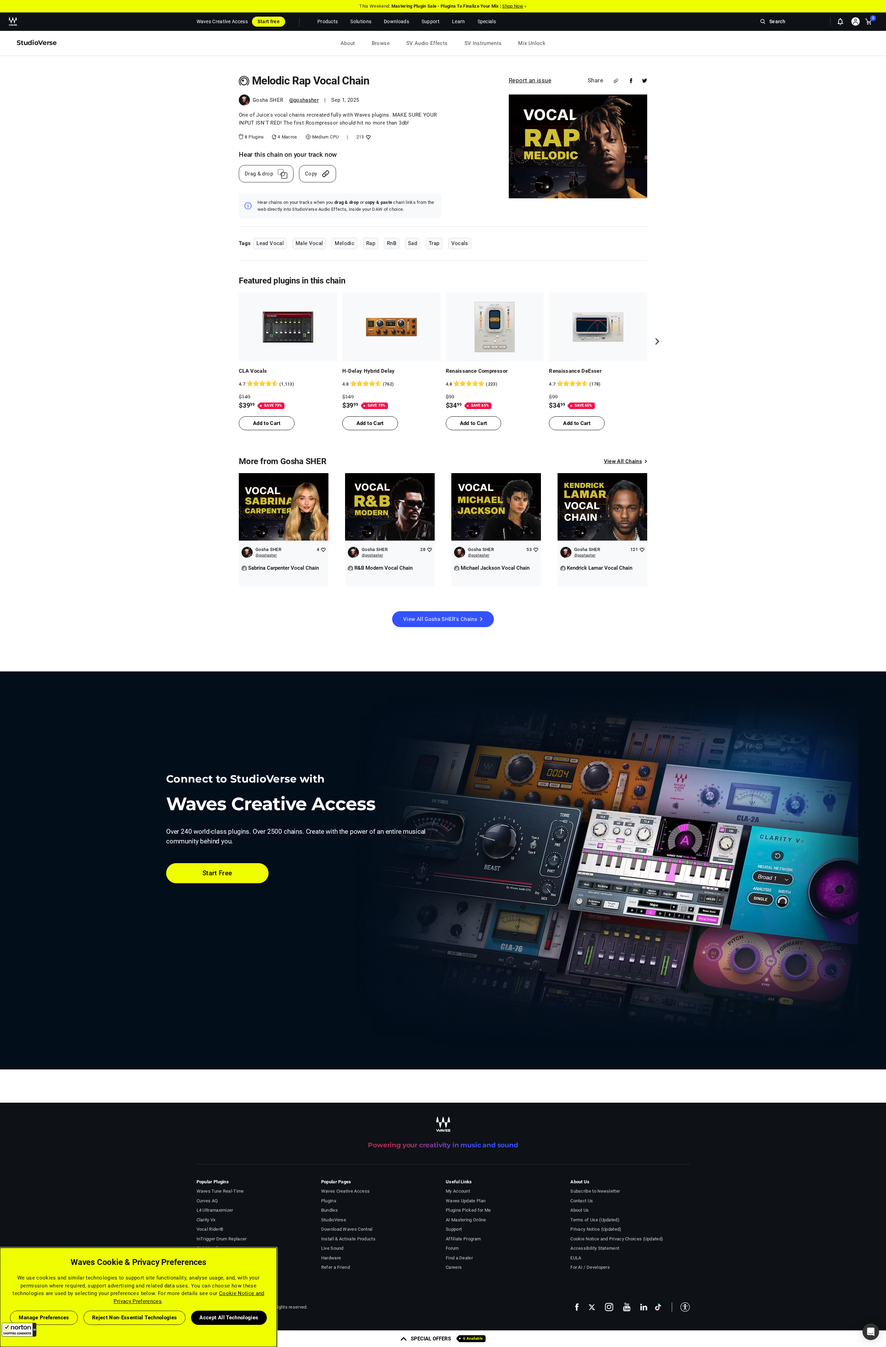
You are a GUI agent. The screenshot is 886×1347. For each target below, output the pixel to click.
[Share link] (615, 81)
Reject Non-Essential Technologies (134, 1317)
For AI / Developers (590, 1267)
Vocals (459, 243)
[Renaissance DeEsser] (598, 327)
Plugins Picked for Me (468, 1210)
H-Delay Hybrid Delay (368, 371)
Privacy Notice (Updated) (595, 1229)
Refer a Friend (335, 1267)
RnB (391, 243)
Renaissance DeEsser (575, 371)
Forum (452, 1248)
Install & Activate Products (348, 1238)
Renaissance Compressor (477, 371)
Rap (370, 243)
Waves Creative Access (222, 21)
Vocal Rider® (210, 1229)
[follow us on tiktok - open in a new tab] (658, 1307)
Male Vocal (309, 243)
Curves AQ (207, 1200)
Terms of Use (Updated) (595, 1219)
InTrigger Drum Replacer (222, 1238)
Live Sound (332, 1248)
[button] (19, 1330)
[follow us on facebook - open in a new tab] (577, 1307)
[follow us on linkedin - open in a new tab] (643, 1306)
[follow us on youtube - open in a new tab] (627, 1306)
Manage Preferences (44, 1317)
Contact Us (581, 1200)
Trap (434, 243)
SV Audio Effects (427, 43)
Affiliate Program (463, 1238)
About (348, 43)
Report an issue (530, 80)
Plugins (328, 1200)
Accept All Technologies (228, 1317)
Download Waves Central (347, 1229)
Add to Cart (266, 423)
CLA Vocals (253, 371)
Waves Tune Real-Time (220, 1191)
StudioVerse (333, 1219)
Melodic (344, 243)
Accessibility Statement (594, 1248)
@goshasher (304, 100)
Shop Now (512, 6)
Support (454, 1229)
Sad (412, 243)
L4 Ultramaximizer (215, 1210)
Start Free (217, 873)
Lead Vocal (270, 243)
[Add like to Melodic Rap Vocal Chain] (367, 136)
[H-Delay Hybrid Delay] (391, 327)
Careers (454, 1267)
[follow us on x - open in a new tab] (591, 1307)
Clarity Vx (206, 1219)
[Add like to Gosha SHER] (323, 549)
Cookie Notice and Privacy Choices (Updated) (616, 1238)
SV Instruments (483, 43)
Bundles (329, 1210)
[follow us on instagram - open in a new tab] (609, 1307)
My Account (458, 1191)
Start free (268, 21)
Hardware (331, 1257)
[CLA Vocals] (288, 327)
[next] (655, 341)
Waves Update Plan (466, 1200)
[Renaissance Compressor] (495, 327)
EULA (575, 1257)
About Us (579, 1210)
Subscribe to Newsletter (595, 1191)
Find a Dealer (459, 1257)
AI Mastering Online (466, 1219)
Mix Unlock (531, 43)
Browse (381, 43)
